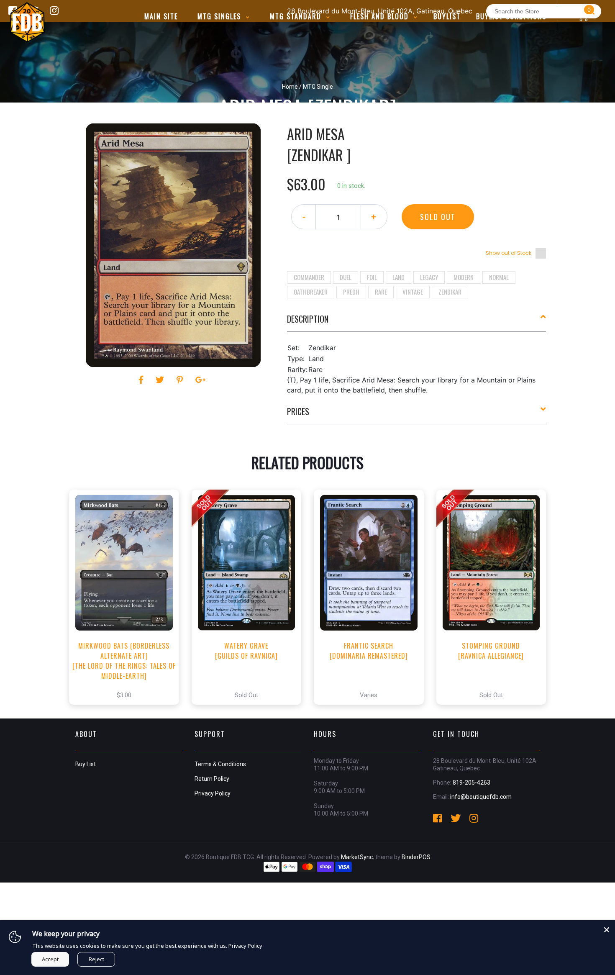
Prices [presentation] (298, 411)
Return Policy (212, 778)
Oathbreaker (311, 291)
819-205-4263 (471, 782)
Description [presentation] (307, 319)
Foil (372, 277)
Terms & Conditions (220, 764)
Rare (381, 291)
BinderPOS (416, 857)
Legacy (429, 277)
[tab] (416, 322)
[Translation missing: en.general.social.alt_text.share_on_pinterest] (181, 380)
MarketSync (357, 857)
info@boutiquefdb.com (481, 796)
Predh (351, 291)
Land (398, 277)
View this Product (128, 606)
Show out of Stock (508, 253)
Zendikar (449, 291)
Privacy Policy (213, 793)
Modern (464, 277)
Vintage (412, 291)
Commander (309, 277)
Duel (345, 277)
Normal (499, 277)
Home (290, 86)
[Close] (606, 928)
